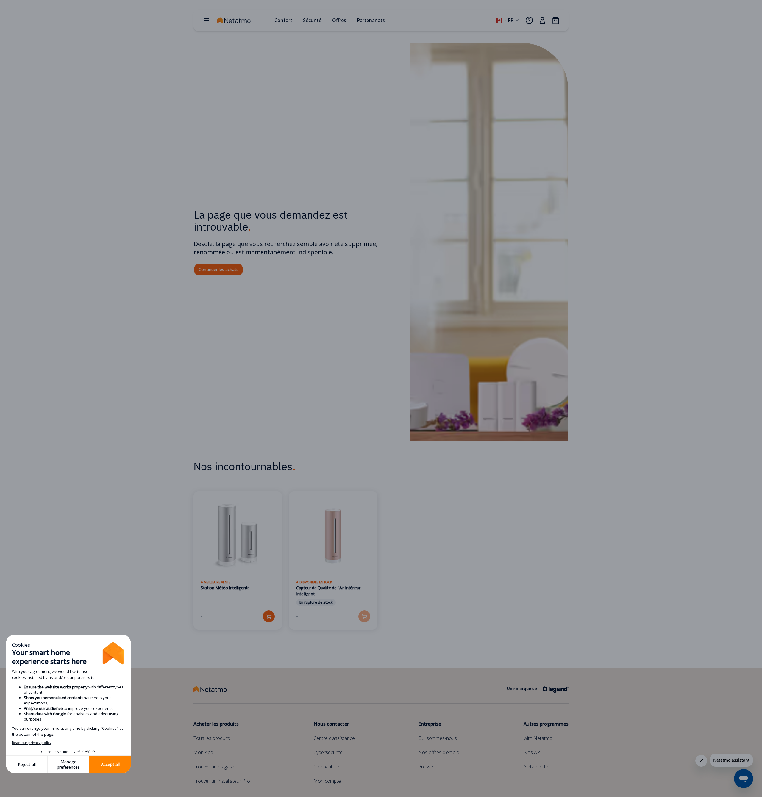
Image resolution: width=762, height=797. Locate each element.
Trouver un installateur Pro (221, 781)
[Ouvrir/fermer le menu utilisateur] (542, 20)
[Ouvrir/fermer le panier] (555, 20)
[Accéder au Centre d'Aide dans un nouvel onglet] (529, 20)
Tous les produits (211, 738)
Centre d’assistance (334, 738)
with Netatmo (538, 738)
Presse (425, 766)
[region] (381, 567)
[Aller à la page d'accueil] (243, 20)
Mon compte (327, 781)
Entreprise (429, 724)
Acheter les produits (216, 724)
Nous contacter (331, 724)
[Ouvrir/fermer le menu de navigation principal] (207, 20)
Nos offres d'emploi (439, 752)
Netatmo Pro (538, 766)
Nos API (532, 752)
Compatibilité (327, 766)
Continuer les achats (218, 269)
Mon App (203, 752)
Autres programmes (546, 724)
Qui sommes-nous (437, 738)
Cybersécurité (328, 752)
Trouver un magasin (214, 766)
